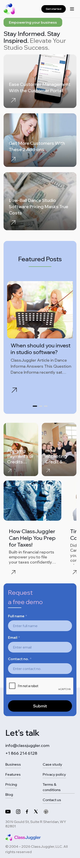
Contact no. (20, 659)
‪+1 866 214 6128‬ (21, 753)
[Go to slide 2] (40, 406)
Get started (53, 8)
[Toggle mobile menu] (72, 8)
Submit (40, 706)
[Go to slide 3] (45, 406)
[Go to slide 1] (35, 406)
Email (14, 637)
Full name (17, 616)
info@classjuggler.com (27, 745)
